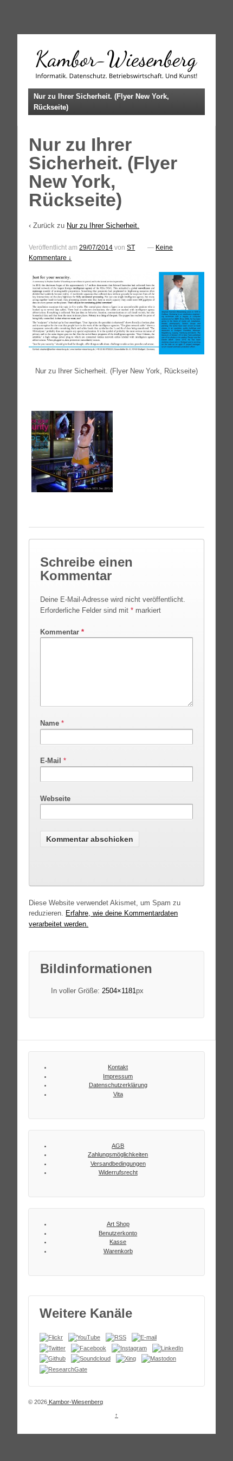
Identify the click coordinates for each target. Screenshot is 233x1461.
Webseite (55, 799)
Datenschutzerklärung (118, 1085)
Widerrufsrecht (118, 1172)
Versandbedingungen (118, 1163)
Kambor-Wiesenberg (75, 1402)
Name (49, 723)
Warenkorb (118, 1251)
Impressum (118, 1076)
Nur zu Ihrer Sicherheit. (103, 225)
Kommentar (62, 632)
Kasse (117, 1241)
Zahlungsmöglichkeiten (118, 1154)
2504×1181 (119, 991)
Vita (118, 1094)
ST (131, 247)
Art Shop (118, 1224)
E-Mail (50, 761)
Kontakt (118, 1067)
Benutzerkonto (118, 1233)
